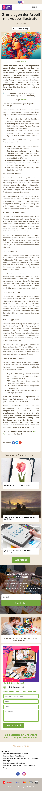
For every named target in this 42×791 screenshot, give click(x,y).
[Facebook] (19, 2)
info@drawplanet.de (16, 687)
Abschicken (21, 602)
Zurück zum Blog (21, 29)
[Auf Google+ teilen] (20, 442)
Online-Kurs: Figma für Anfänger (12, 756)
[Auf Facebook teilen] (13, 442)
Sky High (23, 61)
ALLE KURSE (5, 751)
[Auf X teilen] (16, 442)
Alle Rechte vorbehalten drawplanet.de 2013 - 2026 (21, 787)
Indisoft (23, 100)
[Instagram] (22, 2)
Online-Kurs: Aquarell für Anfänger (13, 763)
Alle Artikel (21, 559)
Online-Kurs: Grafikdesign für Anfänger (14, 754)
